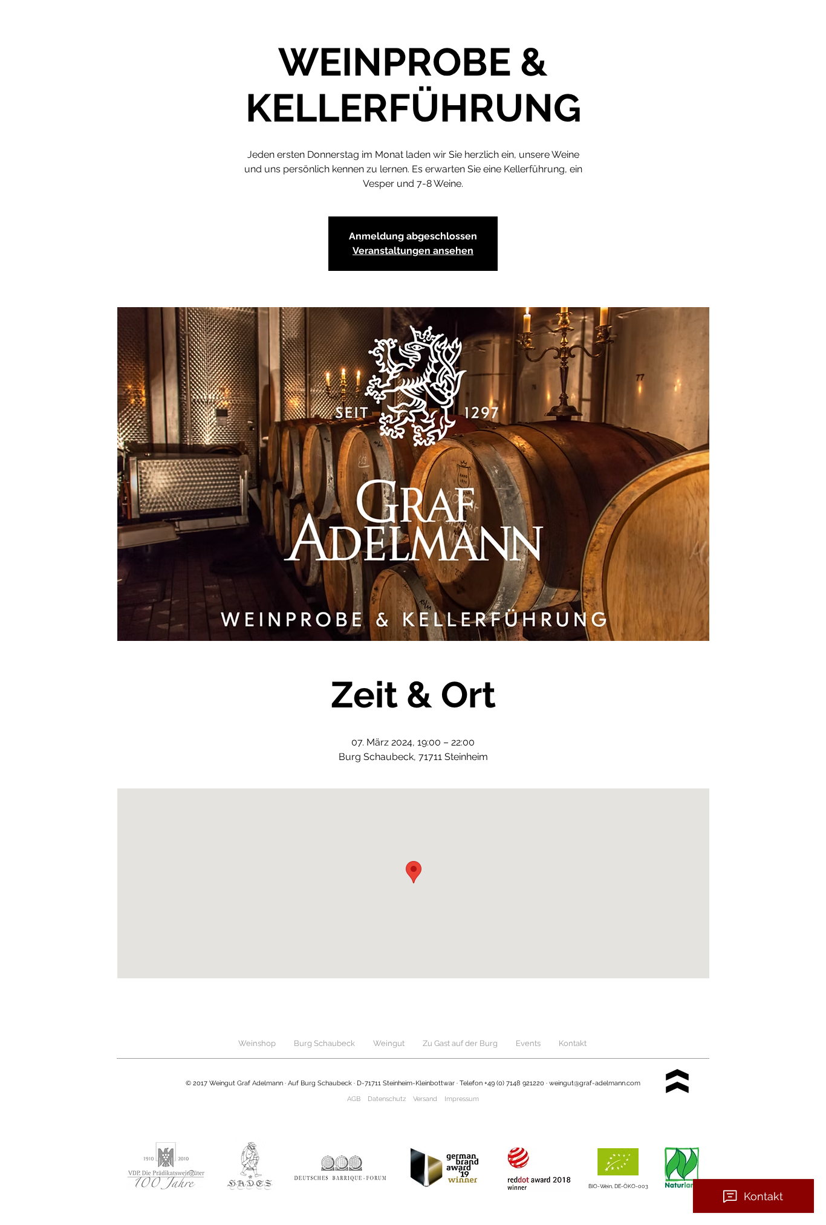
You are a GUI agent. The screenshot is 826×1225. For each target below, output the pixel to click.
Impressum (461, 1099)
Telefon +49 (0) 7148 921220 (502, 1083)
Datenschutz (387, 1099)
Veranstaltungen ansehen (413, 250)
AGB (353, 1099)
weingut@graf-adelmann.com (594, 1083)
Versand (425, 1099)
